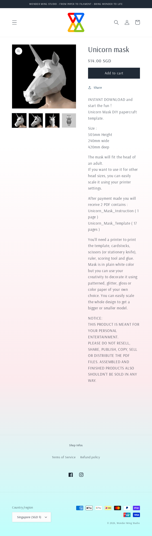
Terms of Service (63, 457)
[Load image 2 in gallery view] (36, 120)
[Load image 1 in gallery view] (19, 120)
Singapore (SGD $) (29, 517)
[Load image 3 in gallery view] (52, 120)
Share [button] (98, 87)
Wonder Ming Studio (128, 523)
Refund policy (90, 457)
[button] (14, 22)
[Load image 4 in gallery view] (69, 120)
